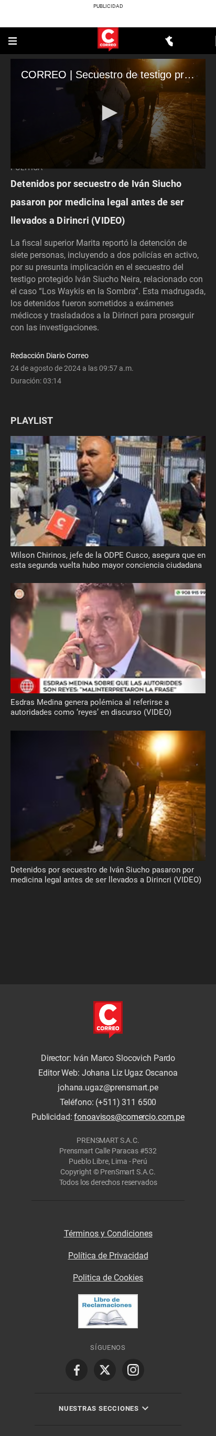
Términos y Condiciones (108, 1234)
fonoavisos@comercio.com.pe (129, 1117)
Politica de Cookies (108, 1278)
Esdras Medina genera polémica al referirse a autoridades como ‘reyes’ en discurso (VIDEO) (90, 707)
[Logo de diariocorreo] (108, 40)
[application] (108, 114)
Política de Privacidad (108, 1256)
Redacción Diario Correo (49, 355)
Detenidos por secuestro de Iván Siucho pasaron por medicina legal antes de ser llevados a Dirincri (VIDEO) (97, 202)
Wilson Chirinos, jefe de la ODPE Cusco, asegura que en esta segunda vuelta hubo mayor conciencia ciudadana (108, 560)
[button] (108, 112)
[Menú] (13, 41)
